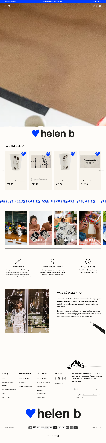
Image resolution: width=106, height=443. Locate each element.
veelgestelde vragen (43, 383)
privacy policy (79, 397)
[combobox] (97, 2)
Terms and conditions (90, 395)
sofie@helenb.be (24, 379)
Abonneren (99, 389)
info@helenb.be (42, 379)
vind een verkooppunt (9, 389)
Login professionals (10, 1)
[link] (16, 228)
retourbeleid (41, 397)
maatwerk (22, 383)
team (3, 393)
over (3, 379)
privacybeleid (41, 387)
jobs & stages (6, 397)
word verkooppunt (25, 387)
